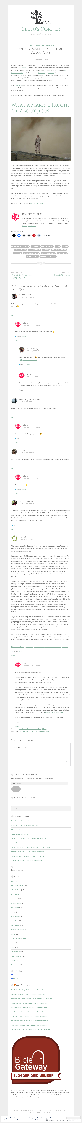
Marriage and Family (17, 929)
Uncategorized (16, 965)
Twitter (51, 73)
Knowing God (15, 925)
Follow (16, 789)
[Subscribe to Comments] (12, 979)
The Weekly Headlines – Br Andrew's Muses (34, 731)
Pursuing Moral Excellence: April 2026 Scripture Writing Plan (30, 1007)
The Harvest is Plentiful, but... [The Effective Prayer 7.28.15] (30, 838)
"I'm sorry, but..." (16, 830)
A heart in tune (16, 843)
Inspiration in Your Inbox (26, 775)
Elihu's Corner (41, 29)
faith (58, 246)
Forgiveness (15, 916)
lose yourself (34, 250)
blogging (36, 246)
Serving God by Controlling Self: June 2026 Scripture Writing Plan (31, 998)
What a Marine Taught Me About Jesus (40, 108)
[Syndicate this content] (15, 985)
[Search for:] (41, 809)
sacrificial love (48, 253)
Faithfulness (15, 907)
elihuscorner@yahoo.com (54, 712)
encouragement (49, 45)
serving (13, 943)
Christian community (17, 885)
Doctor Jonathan (26, 501)
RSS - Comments (18, 979)
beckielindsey (25, 294)
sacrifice (17, 253)
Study (13, 947)
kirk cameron (20, 250)
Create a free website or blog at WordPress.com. (32, 1110)
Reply (13, 315)
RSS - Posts (16, 975)
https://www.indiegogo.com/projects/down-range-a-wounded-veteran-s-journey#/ (39, 647)
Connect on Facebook (25, 798)
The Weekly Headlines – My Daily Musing (33, 729)
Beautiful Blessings (62, 274)
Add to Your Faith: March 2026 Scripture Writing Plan (27, 1012)
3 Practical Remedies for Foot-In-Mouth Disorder (26, 860)
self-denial (62, 253)
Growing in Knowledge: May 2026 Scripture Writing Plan (29, 1003)
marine (46, 250)
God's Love (14, 921)
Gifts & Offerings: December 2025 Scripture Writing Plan (29, 1025)
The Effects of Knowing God (20, 834)
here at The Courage (37, 203)
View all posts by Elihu (29, 226)
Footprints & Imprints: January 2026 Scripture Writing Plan (29, 1020)
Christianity (47, 246)
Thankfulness (15, 951)
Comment (63, 762)
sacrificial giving (31, 253)
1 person (20, 311)
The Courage (22, 68)
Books (13, 881)
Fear (12, 912)
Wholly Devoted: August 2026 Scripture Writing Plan (27, 856)
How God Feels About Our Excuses (22, 821)
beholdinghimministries (30, 399)
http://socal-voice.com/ (28, 360)
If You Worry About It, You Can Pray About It (25, 825)
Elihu (46, 59)
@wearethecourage (20, 246)
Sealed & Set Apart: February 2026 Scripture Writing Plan (29, 1016)
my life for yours (59, 250)
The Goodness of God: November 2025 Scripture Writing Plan (30, 1029)
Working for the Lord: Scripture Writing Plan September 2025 (30, 847)
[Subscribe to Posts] (12, 975)
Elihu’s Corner (23, 985)
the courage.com (48, 256)
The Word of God (16, 956)
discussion (14, 899)
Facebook (41, 73)
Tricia (22, 450)
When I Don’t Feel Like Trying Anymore (21, 275)
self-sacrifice (32, 256)
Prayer (13, 934)
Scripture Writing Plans (18, 938)
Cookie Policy (38, 1119)
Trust (13, 960)
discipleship (15, 894)
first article (18, 85)
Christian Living (33, 45)
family (65, 246)
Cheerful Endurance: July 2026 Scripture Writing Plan (28, 851)
